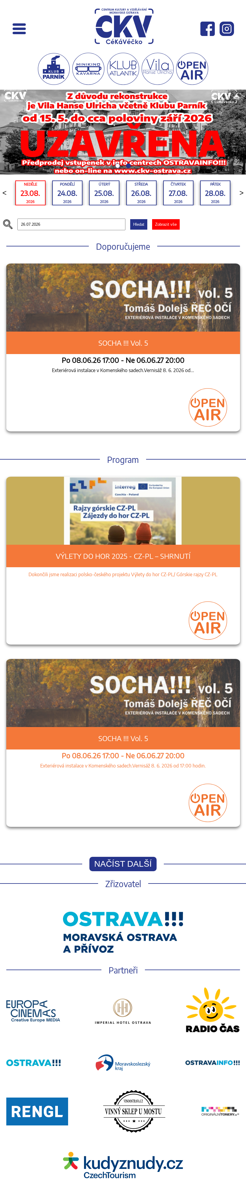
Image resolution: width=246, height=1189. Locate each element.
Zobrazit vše (166, 224)
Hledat (138, 224)
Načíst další (123, 864)
